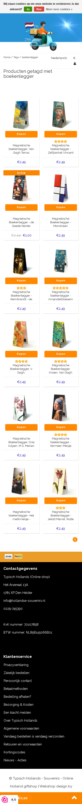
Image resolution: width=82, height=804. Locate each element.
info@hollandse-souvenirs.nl (24, 600)
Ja (28, 9)
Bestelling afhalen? (17, 696)
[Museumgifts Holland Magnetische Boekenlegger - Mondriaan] (60, 188)
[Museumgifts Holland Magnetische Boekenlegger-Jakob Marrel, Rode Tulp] (60, 481)
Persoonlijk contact (18, 681)
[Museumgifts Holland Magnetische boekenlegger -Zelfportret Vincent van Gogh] (60, 115)
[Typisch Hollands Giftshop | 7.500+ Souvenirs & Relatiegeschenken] (41, 35)
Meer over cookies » (59, 9)
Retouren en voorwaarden (23, 744)
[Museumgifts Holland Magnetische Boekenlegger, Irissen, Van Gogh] (60, 334)
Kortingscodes (14, 752)
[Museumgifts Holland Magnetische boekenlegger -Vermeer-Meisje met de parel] (60, 408)
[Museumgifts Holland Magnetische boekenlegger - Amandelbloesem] (60, 261)
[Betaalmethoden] (14, 557)
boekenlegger (30, 57)
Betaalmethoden (16, 689)
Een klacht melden (17, 712)
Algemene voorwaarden (21, 728)
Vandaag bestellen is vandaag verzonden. (34, 736)
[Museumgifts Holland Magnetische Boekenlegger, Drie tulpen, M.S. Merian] (21, 408)
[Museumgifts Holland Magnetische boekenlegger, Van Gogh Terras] (21, 115)
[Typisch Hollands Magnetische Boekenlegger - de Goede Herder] (21, 188)
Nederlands (59, 58)
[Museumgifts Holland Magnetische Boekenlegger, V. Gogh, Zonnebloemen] (21, 334)
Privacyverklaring (16, 665)
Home (6, 57)
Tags (16, 57)
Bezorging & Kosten (18, 704)
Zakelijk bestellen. (17, 673)
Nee (39, 9)
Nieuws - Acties (15, 760)
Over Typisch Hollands (20, 720)
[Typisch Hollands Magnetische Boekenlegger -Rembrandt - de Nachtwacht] (21, 261)
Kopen (21, 134)
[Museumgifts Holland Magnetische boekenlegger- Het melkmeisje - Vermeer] (21, 481)
